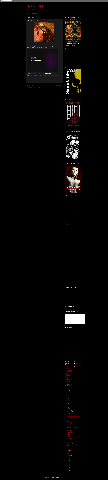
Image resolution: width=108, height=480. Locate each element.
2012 (67, 462)
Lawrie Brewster (43, 75)
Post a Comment (31, 80)
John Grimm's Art (68, 370)
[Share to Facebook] (49, 73)
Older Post (59, 85)
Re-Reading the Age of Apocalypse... (71, 422)
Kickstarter (37, 75)
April (68, 451)
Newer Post (30, 85)
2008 (67, 468)
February (69, 455)
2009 (67, 467)
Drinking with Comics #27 (72, 427)
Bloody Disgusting (68, 383)
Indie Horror (32, 75)
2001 (67, 472)
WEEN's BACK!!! (70, 419)
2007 (67, 470)
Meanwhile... (35, 13)
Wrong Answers (68, 374)
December (69, 410)
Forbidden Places (68, 378)
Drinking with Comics (67, 377)
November (69, 411)
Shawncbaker (77, 366)
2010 (67, 465)
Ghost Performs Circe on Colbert (73, 436)
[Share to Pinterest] (50, 73)
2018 (67, 403)
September (69, 443)
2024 (67, 393)
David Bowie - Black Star (71, 414)
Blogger (61, 477)
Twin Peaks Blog (68, 369)
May (68, 450)
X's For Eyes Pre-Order (71, 418)
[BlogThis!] (46, 73)
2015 (67, 408)
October (68, 442)
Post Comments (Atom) (37, 87)
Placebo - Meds (70, 425)
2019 (67, 402)
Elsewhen (28, 13)
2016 (67, 407)
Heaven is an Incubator (67, 373)
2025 (67, 392)
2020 (67, 400)
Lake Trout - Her (70, 424)
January (68, 456)
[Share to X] (47, 73)
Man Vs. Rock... (70, 413)
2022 (67, 397)
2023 (67, 395)
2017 (67, 405)
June (68, 448)
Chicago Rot (69, 430)
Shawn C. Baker (36, 6)
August (68, 445)
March (68, 453)
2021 (67, 398)
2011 (67, 463)
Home (44, 85)
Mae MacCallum (68, 385)
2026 (67, 390)
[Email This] (45, 73)
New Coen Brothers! (71, 438)
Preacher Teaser (70, 432)
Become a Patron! (68, 308)
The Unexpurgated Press (67, 381)
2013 (67, 460)
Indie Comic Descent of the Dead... (74, 416)
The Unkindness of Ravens (52, 75)
